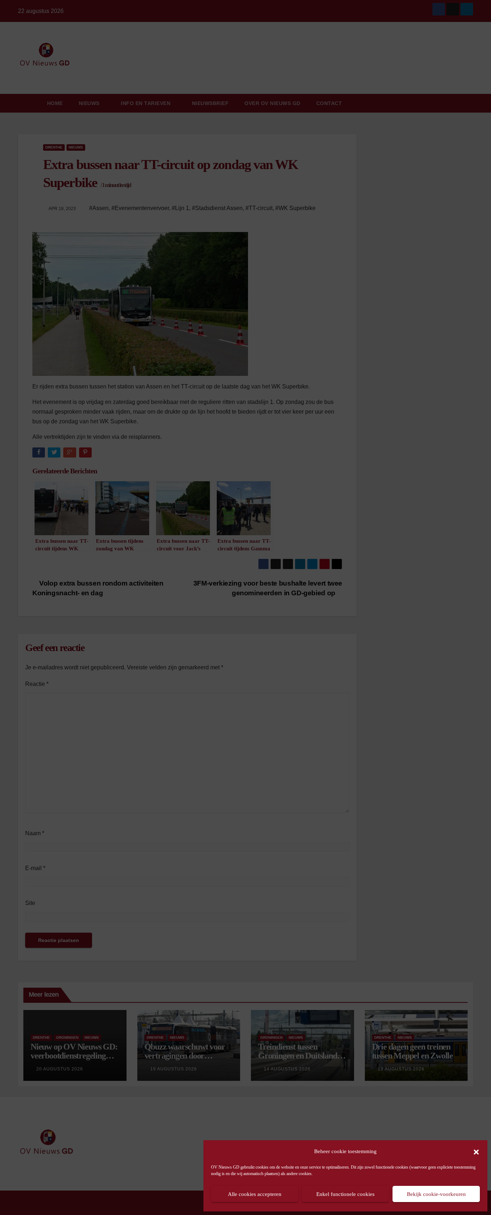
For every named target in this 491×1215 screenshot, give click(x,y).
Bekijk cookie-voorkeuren (436, 1194)
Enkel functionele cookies (345, 1194)
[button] (476, 1151)
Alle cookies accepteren (254, 1194)
